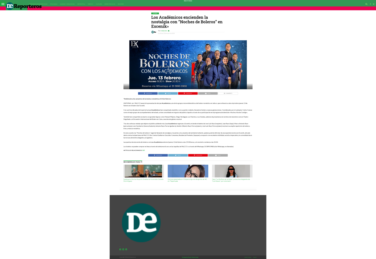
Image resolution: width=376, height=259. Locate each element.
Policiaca (53, 4)
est (143, 150)
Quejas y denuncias (67, 4)
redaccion (164, 31)
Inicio (255, 257)
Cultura (99, 4)
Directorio (247, 257)
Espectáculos (110, 4)
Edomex (121, 4)
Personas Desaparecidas (38, 4)
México (90, 4)
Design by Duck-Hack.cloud (190, 257)
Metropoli (81, 4)
